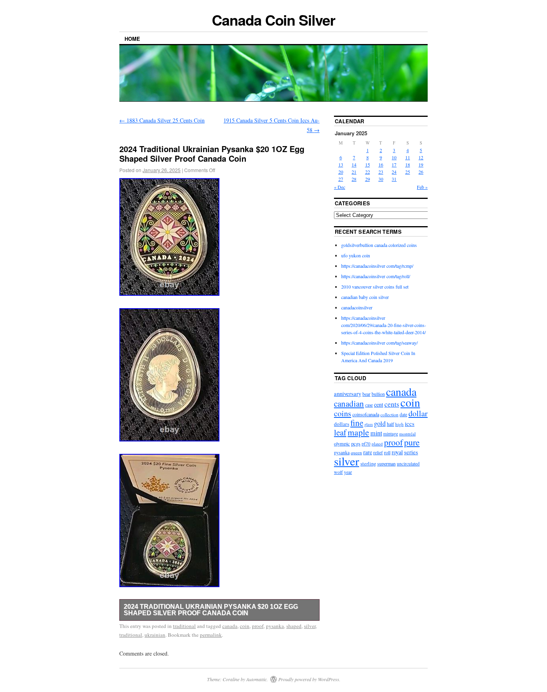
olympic (342, 443)
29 (367, 179)
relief (378, 452)
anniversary (347, 393)
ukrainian (155, 634)
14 (354, 164)
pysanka (275, 626)
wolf (338, 472)
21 (354, 171)
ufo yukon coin (355, 255)
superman (386, 463)
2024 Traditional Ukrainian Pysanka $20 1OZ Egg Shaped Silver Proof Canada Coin (211, 609)
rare (367, 452)
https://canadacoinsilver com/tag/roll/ (375, 276)
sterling (368, 463)
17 (394, 164)
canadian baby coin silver (365, 297)
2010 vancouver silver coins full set (374, 286)
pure (412, 442)
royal (397, 452)
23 (380, 171)
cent (378, 404)
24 (394, 171)
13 (340, 164)
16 (380, 164)
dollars (341, 423)
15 (367, 164)
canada (229, 626)
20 (340, 171)
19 (420, 164)
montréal (407, 434)
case (369, 405)
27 (340, 179)
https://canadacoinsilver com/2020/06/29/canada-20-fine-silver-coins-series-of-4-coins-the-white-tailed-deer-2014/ (383, 325)
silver (310, 626)
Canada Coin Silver (273, 19)
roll (387, 452)
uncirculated (408, 464)
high (399, 424)
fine (356, 422)
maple (358, 432)
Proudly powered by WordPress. (309, 679)
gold (380, 423)
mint (376, 433)
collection (389, 414)
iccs (409, 423)
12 (420, 157)
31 (394, 179)
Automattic (256, 679)
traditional (184, 626)
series (411, 452)
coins (342, 413)
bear (366, 394)
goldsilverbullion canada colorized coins (379, 245)
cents (391, 404)
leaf (340, 432)
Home (132, 38)
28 (354, 179)
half (390, 424)
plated (377, 444)
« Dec (339, 187)
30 (380, 179)
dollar (418, 413)
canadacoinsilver (356, 307)
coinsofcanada (365, 414)
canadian (349, 403)
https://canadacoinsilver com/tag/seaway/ (379, 342)
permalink (211, 634)
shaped (294, 626)
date (403, 414)
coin (244, 626)
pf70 (366, 444)
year (348, 472)
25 (407, 171)
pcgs (355, 443)
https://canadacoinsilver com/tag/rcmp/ (377, 266)
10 (394, 157)
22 (367, 171)
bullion (378, 394)
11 (407, 157)
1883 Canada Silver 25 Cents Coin (162, 120)
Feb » (422, 187)
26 (420, 171)
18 (407, 164)
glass (368, 424)
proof (257, 626)
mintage (390, 434)
